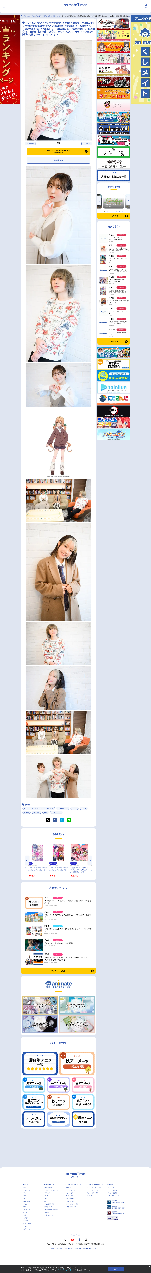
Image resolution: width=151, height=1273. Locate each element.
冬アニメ (47, 1201)
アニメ (74, 808)
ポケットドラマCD (92, 1193)
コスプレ (26, 1218)
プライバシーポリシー (72, 1190)
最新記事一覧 (48, 1187)
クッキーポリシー (71, 1193)
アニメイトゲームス (92, 1190)
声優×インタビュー (50, 1212)
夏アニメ (47, 1196)
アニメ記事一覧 (49, 1204)
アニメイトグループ (114, 1196)
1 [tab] (105, 211)
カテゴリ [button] (26, 1184)
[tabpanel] (113, 201)
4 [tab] (114, 211)
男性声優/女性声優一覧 (51, 1209)
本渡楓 (26, 812)
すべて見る (113, 341)
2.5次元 (25, 1220)
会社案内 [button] (110, 1184)
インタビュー (56, 812)
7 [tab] (122, 211)
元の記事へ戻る (58, 160)
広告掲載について (71, 1207)
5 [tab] (117, 211)
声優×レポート (48, 1215)
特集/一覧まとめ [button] (49, 1184)
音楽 (24, 1215)
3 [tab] (111, 211)
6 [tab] (119, 211)
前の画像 (31, 143)
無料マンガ (26, 1229)
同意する (116, 1269)
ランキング (26, 1190)
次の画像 (85, 143)
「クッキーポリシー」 (66, 1270)
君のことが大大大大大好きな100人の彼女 (38, 808)
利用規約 (68, 1187)
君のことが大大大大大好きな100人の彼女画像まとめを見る (58, 151)
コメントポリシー (71, 1196)
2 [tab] (108, 211)
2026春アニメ (62, 808)
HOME (25, 1187)
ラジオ (25, 1198)
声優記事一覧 (48, 1207)
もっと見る (113, 216)
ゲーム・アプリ (28, 1212)
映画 (24, 1207)
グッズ (25, 1204)
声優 (45, 812)
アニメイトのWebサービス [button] (94, 1184)
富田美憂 (36, 812)
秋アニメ (47, 1198)
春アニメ (47, 1193)
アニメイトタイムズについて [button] (74, 1184)
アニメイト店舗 (112, 1193)
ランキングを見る (58, 971)
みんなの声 (26, 1201)
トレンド (26, 1226)
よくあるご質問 (70, 1201)
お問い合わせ (70, 1198)
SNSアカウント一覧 (72, 1204)
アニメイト (111, 1187)
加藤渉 (83, 808)
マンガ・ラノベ (28, 1209)
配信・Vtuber (27, 1223)
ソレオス (89, 1196)
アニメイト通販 (112, 1190)
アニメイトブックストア (94, 1187)
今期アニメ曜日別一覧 (51, 1190)
